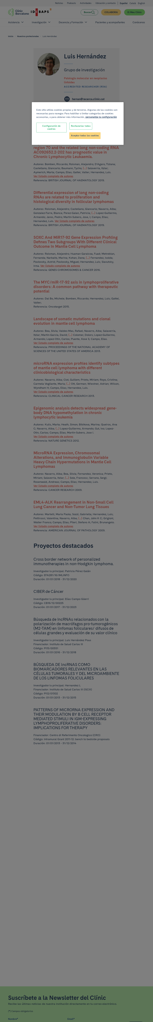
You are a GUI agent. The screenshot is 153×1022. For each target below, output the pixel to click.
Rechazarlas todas (81, 126)
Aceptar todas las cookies (85, 135)
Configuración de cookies (51, 127)
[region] (78, 123)
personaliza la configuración (101, 117)
